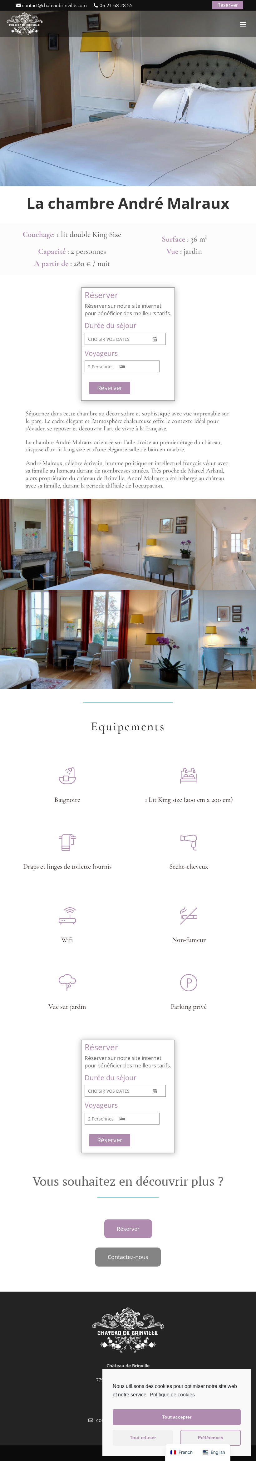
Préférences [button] (210, 1437)
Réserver (227, 5)
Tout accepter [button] (176, 1416)
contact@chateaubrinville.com (54, 5)
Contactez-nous (128, 1257)
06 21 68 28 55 (116, 5)
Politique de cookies (172, 1394)
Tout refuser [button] (143, 1437)
